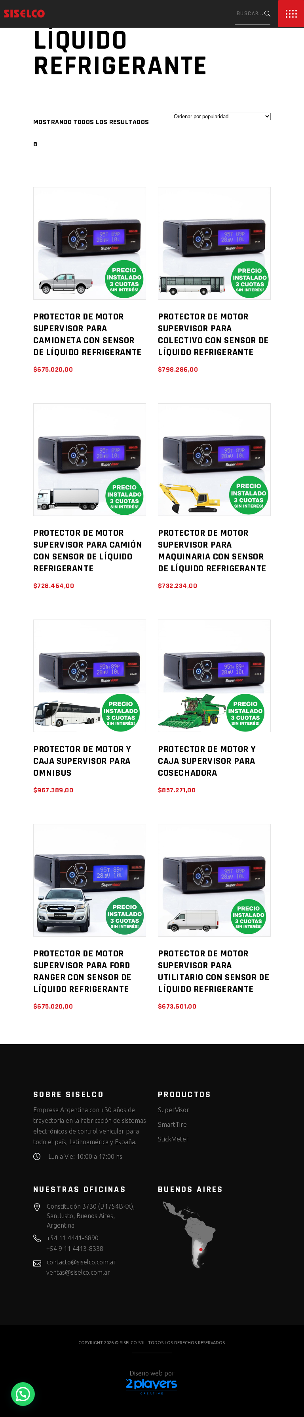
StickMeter (173, 1139)
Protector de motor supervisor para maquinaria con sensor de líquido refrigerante (212, 550)
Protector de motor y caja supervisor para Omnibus (82, 761)
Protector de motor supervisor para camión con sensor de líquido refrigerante (87, 550)
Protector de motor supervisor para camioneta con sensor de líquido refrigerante (87, 334)
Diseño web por (152, 1373)
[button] (23, 1394)
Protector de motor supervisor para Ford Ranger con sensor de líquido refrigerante (82, 971)
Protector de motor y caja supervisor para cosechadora (207, 761)
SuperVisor (173, 1109)
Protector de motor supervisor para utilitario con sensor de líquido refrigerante (213, 971)
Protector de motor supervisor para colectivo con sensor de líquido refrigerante (213, 334)
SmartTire (172, 1124)
